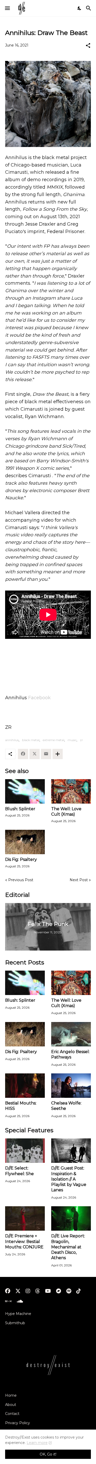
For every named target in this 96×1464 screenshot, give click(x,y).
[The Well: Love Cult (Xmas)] (71, 791)
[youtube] (48, 1291)
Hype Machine (18, 1313)
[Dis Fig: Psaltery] (25, 842)
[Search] (89, 8)
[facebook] (7, 1291)
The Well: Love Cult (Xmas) (66, 811)
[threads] (37, 1291)
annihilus (12, 740)
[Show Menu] (7, 8)
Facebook (39, 698)
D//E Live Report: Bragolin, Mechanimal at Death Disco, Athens (68, 1246)
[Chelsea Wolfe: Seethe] (71, 1085)
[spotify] (68, 1291)
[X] (34, 754)
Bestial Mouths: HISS (20, 1106)
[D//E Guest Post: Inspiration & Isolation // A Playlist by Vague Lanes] (71, 1150)
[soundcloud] (20, 1301)
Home (11, 1395)
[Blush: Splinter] (25, 791)
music (72, 740)
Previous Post (20, 880)
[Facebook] (23, 754)
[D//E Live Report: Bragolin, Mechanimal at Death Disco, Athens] (71, 1218)
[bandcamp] (58, 1291)
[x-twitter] (17, 1291)
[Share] (88, 45)
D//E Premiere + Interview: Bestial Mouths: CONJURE (24, 1241)
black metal (30, 740)
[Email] (46, 754)
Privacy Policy (17, 1423)
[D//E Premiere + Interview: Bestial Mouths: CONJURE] (25, 1218)
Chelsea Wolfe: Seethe (66, 1106)
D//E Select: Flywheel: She (19, 1171)
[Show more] (57, 754)
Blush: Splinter (20, 808)
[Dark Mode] (79, 8)
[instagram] (28, 1291)
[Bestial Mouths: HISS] (25, 1085)
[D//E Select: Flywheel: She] (25, 1150)
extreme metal (53, 740)
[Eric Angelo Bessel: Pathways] (71, 1034)
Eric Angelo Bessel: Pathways (70, 1054)
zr (81, 740)
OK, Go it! (48, 1454)
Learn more (37, 1442)
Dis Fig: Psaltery (21, 859)
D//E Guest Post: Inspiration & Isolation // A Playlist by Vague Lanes (68, 1179)
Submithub (15, 1323)
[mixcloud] (8, 1301)
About (10, 1404)
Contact (12, 1413)
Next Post (79, 880)
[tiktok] (78, 1291)
